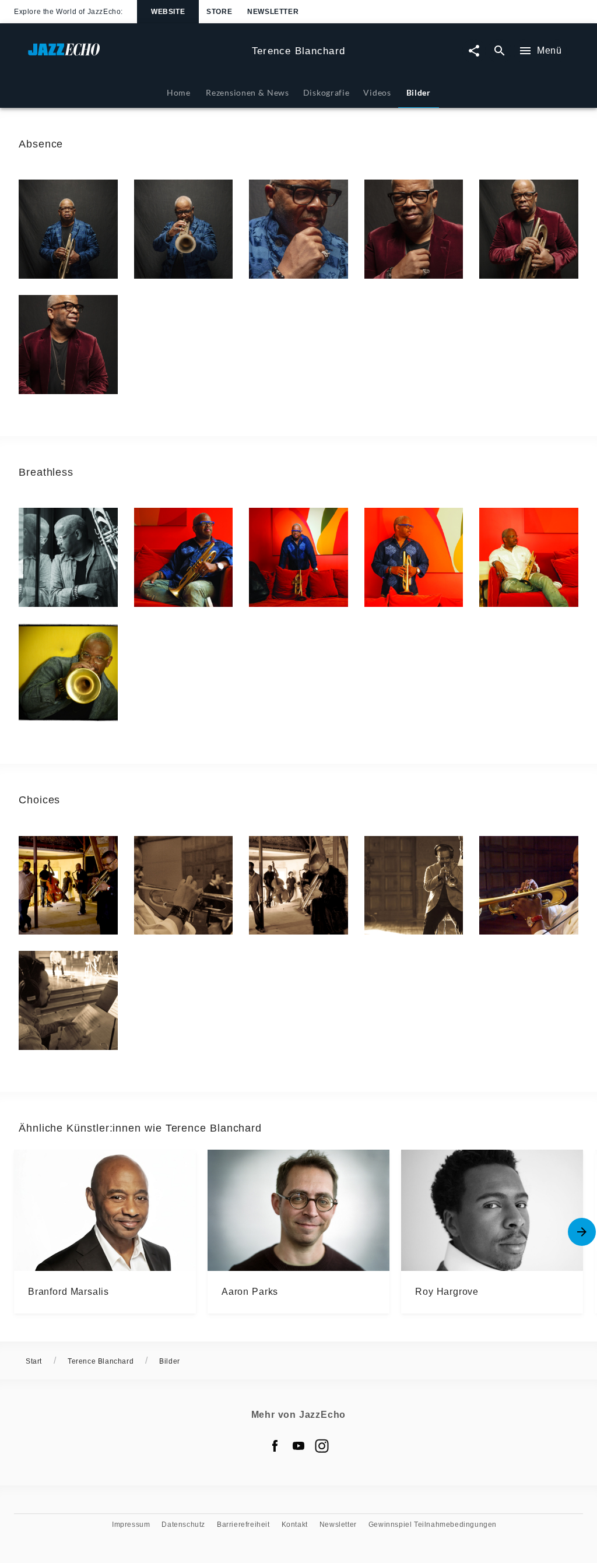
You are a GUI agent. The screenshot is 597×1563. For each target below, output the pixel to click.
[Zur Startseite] (135, 55)
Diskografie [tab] (326, 92)
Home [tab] (179, 92)
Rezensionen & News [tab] (247, 92)
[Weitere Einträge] (582, 1232)
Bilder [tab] (418, 92)
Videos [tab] (377, 92)
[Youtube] (298, 1445)
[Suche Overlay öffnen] (499, 51)
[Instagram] (321, 1445)
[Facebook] (275, 1445)
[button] (68, 229)
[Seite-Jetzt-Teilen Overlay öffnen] (474, 51)
